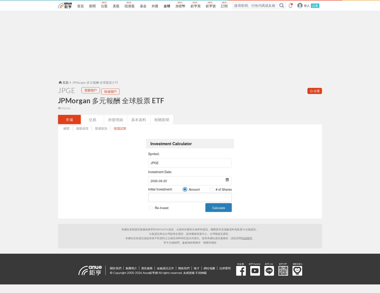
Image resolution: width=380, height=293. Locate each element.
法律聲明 (225, 268)
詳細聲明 (246, 238)
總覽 (66, 128)
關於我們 (115, 268)
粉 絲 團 (241, 271)
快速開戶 (110, 91)
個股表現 (82, 128)
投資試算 (120, 128)
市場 (69, 120)
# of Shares (224, 189)
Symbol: (153, 154)
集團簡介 (131, 268)
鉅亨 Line (269, 271)
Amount (194, 189)
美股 (65, 82)
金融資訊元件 (165, 268)
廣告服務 (147, 268)
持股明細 (115, 120)
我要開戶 (90, 90)
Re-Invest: (162, 208)
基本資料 (138, 120)
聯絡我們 (184, 268)
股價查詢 (101, 128)
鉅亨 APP (283, 271)
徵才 (196, 268)
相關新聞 (161, 120)
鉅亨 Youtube (255, 271)
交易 (92, 120)
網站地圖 (209, 268)
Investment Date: (160, 172)
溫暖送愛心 (297, 271)
